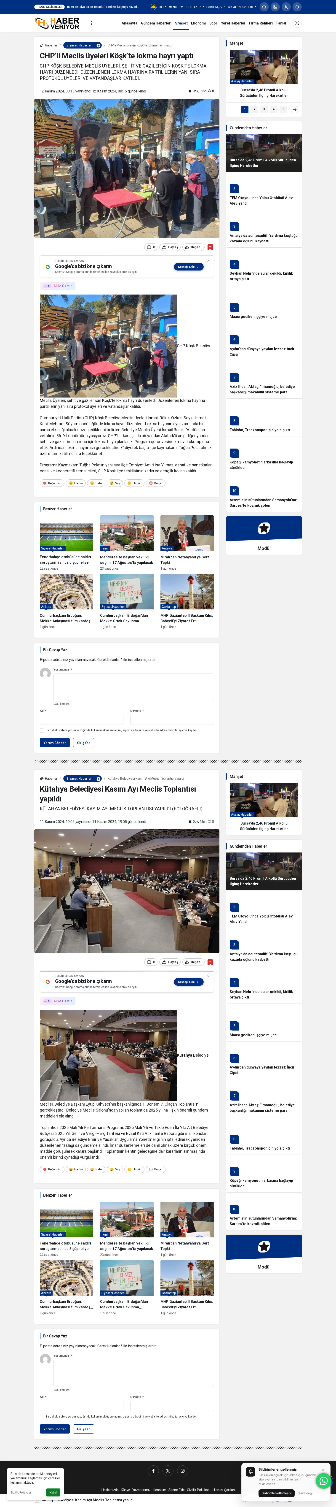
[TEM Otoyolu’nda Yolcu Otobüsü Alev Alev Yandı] (264, 191)
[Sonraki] (294, 109)
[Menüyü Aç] (91, 23)
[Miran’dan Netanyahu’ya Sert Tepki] (187, 542)
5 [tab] (283, 109)
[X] (168, 1470)
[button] (275, 6)
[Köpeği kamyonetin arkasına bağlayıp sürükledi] (264, 455)
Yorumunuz (62, 669)
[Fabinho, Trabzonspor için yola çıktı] (264, 417)
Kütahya (184, 1055)
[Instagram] (182, 1470)
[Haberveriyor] (58, 23)
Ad (43, 710)
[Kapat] (208, 261)
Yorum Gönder (55, 743)
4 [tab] (274, 109)
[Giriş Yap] (286, 6)
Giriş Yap (83, 743)
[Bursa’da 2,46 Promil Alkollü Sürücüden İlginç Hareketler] (264, 76)
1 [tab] (245, 109)
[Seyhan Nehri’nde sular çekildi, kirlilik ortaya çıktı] (264, 266)
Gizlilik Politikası (21, 1492)
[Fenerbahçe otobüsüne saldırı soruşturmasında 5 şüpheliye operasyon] (66, 542)
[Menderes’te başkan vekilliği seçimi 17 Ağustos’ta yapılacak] (127, 542)
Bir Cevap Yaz (55, 649)
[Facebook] (153, 1470)
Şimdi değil (305, 1493)
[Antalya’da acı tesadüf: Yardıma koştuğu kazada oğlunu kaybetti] (264, 228)
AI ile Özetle (62, 286)
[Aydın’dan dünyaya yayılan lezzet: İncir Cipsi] (264, 342)
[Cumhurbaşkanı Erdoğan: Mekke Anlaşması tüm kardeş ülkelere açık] (66, 601)
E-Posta (137, 710)
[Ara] (264, 6)
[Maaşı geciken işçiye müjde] (264, 304)
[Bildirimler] (297, 6)
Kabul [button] (53, 1492)
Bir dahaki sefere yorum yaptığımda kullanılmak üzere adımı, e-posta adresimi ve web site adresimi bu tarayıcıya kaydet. (121, 730)
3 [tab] (264, 109)
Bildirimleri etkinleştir (276, 1493)
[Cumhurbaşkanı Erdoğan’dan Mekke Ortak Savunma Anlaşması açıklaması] (127, 601)
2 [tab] (254, 109)
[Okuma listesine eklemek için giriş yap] (210, 247)
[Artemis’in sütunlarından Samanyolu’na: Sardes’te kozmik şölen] (264, 493)
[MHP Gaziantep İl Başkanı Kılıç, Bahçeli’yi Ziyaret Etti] (187, 601)
